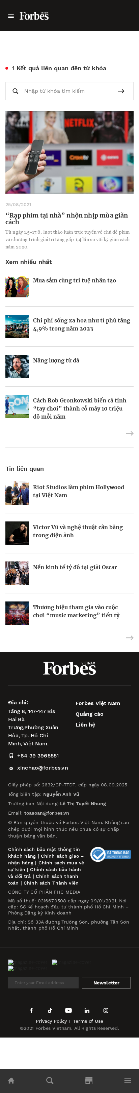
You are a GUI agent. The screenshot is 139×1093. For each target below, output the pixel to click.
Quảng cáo (90, 714)
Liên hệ (85, 724)
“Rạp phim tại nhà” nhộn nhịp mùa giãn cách (66, 218)
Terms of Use (88, 1021)
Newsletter (106, 982)
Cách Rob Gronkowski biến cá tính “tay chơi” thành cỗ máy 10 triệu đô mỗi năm (80, 408)
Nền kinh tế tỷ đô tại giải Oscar (75, 567)
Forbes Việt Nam (98, 703)
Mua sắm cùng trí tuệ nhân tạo (74, 280)
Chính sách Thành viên (51, 883)
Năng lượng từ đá (56, 360)
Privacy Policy (51, 1021)
